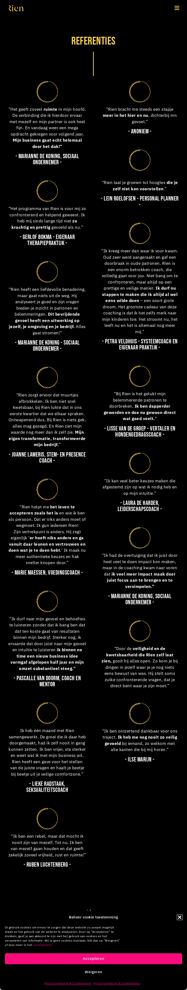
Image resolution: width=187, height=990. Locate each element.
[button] (179, 917)
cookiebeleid (42, 945)
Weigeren (94, 972)
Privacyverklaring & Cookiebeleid (68, 983)
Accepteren (93, 958)
